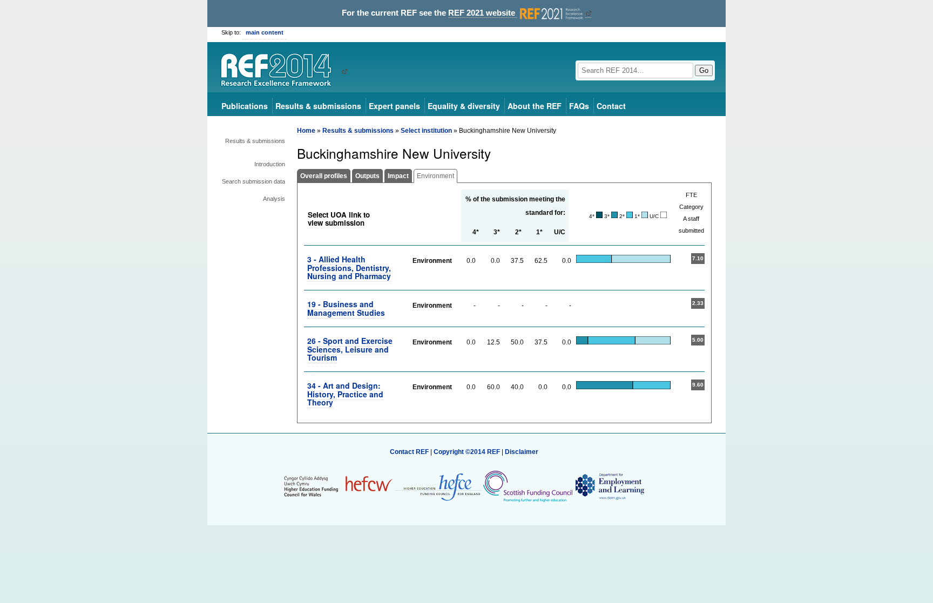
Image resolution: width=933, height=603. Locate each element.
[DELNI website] (609, 486)
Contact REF (409, 452)
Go (703, 70)
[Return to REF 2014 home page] (280, 71)
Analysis (274, 198)
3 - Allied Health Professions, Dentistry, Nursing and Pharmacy (349, 267)
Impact (398, 176)
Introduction (269, 164)
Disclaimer (521, 452)
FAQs (579, 105)
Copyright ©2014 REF (468, 452)
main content (264, 32)
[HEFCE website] (438, 487)
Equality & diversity (464, 105)
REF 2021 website (482, 13)
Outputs (367, 176)
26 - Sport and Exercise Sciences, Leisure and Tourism (350, 349)
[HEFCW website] (338, 486)
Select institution (426, 130)
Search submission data (253, 181)
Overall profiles (323, 176)
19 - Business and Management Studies (346, 308)
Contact (611, 105)
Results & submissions (318, 105)
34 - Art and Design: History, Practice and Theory (345, 394)
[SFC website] (527, 486)
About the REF (535, 105)
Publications (244, 105)
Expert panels (394, 105)
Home (306, 130)
